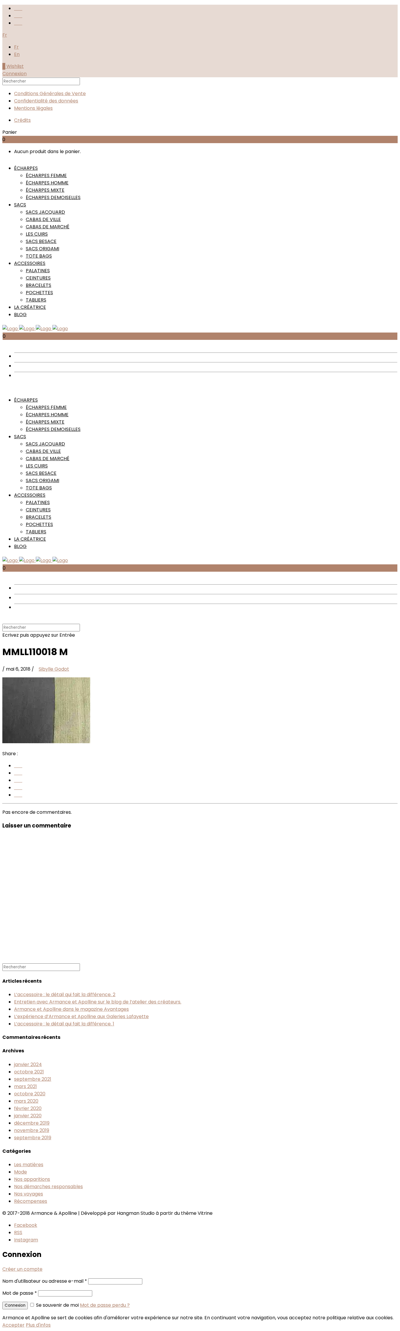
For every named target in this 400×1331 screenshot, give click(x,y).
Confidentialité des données (46, 100)
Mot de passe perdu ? (105, 1305)
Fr (16, 47)
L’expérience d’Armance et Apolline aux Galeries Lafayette (81, 1016)
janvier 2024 (28, 1064)
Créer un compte (22, 1269)
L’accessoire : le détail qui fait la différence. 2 (64, 994)
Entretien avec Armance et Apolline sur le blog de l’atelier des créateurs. (97, 1001)
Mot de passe (19, 1293)
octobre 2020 (29, 1093)
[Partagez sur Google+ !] (18, 773)
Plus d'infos (38, 1325)
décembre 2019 (31, 1123)
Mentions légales (33, 108)
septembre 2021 (32, 1079)
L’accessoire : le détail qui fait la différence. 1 (64, 1023)
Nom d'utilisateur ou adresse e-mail (44, 1281)
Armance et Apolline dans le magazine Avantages (71, 1009)
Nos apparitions (32, 1179)
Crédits (22, 120)
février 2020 (28, 1108)
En (17, 54)
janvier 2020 (28, 1115)
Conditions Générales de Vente (50, 93)
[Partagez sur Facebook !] (18, 765)
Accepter (13, 1325)
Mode (20, 1172)
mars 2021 (25, 1086)
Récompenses (30, 1201)
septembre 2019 (32, 1137)
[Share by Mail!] (18, 780)
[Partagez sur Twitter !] (18, 787)
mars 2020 (26, 1101)
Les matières (28, 1164)
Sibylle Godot (54, 669)
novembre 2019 (31, 1130)
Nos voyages (28, 1193)
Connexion (14, 73)
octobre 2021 (29, 1071)
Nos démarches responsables (48, 1186)
